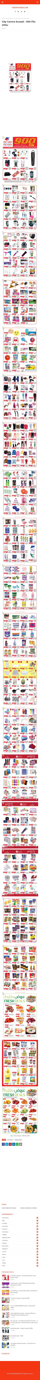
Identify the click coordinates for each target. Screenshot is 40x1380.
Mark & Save (20, 1246)
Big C (20, 1220)
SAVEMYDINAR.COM (20, 7)
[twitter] (18, 11)
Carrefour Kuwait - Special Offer (20, 1298)
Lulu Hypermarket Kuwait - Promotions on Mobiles (23, 1344)
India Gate (20, 1240)
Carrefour (20, 1223)
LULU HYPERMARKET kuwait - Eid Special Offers (22, 1306)
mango (20, 1263)
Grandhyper (20, 1232)
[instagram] (21, 11)
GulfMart (20, 1234)
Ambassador (20, 1217)
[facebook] (15, 11)
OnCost (20, 1251)
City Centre (10, 1139)
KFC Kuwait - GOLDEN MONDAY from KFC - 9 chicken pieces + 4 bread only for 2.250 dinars (24, 1321)
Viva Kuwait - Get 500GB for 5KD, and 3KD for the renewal (23, 1291)
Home (3, 18)
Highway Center (20, 1237)
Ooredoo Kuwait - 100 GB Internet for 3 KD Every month (23, 1276)
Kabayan (20, 1243)
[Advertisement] (20, 47)
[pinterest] (25, 11)
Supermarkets (9, 18)
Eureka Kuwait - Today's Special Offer (21, 1328)
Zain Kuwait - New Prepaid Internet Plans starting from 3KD (22, 1284)
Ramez (20, 1254)
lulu (20, 1260)
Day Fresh (20, 1229)
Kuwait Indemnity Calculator (9, 1208)
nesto (20, 1265)
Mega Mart (20, 1248)
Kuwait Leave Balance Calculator (28, 1208)
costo (20, 1257)
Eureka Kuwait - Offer (16, 1336)
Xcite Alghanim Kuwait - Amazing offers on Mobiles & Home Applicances (23, 1314)
